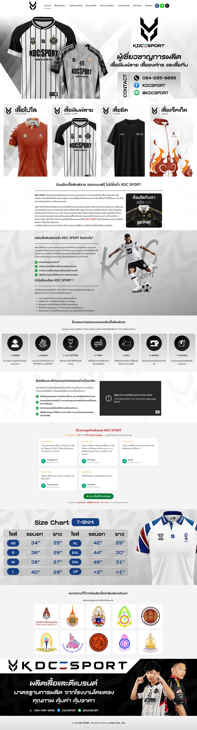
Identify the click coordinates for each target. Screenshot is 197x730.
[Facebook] (157, 6)
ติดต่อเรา (148, 5)
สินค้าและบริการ (76, 5)
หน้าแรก (47, 5)
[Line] (162, 6)
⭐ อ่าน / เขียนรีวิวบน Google (98, 496)
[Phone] (167, 6)
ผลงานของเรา (124, 5)
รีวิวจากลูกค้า (91, 5)
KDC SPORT (91, 219)
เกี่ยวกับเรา (137, 5)
